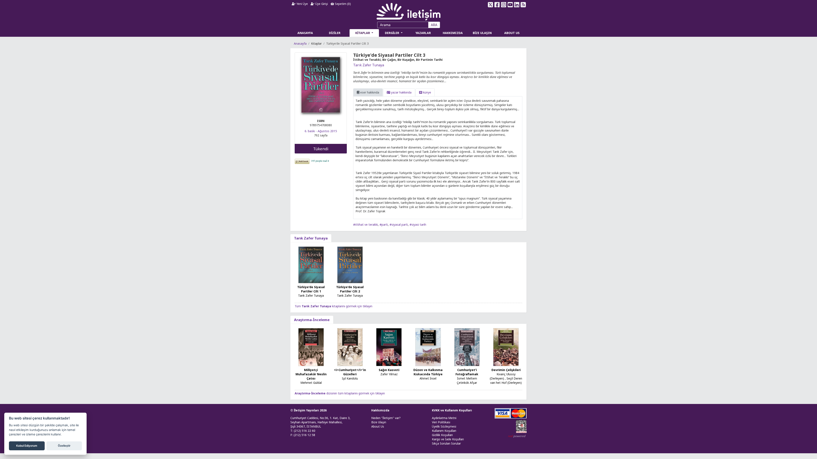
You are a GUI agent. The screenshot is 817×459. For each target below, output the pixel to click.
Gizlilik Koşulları (442, 435)
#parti (384, 224)
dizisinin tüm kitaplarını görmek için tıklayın (340, 393)
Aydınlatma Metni (444, 418)
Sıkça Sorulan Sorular (446, 443)
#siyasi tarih (418, 224)
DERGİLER (392, 33)
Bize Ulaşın (378, 422)
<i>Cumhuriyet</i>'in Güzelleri (350, 372)
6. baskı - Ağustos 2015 (321, 131)
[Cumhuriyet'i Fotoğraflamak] (467, 347)
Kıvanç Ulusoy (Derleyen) (503, 376)
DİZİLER (334, 33)
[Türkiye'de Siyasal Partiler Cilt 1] (311, 264)
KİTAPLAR (363, 33)
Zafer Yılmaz (389, 374)
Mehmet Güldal (311, 383)
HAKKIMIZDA (453, 33)
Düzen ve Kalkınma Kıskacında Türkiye (428, 372)
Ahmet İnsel (428, 378)
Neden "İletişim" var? (386, 418)
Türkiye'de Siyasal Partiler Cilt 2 (350, 289)
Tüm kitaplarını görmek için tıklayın (333, 306)
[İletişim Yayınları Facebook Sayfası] (497, 4)
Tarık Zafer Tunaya (368, 65)
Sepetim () (342, 4)
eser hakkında (369, 92)
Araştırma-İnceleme (312, 319)
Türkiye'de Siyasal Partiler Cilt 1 (311, 289)
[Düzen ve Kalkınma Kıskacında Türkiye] (428, 347)
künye (426, 92)
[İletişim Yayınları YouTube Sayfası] (510, 4)
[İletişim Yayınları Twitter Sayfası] (490, 4)
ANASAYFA (305, 33)
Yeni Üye (302, 4)
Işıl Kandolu (350, 378)
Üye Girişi (321, 4)
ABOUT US (512, 33)
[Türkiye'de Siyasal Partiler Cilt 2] (350, 265)
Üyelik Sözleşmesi (444, 426)
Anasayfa (300, 43)
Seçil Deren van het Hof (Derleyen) (506, 380)
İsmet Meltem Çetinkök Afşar (467, 380)
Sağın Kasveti (389, 370)
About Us (377, 426)
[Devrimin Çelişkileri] (506, 347)
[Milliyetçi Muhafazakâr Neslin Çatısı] (311, 347)
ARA (434, 25)
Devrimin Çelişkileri (506, 370)
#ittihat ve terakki (365, 224)
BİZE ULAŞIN (482, 33)
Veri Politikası (441, 422)
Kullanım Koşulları (444, 431)
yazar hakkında (400, 92)
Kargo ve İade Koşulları (448, 439)
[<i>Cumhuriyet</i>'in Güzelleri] (350, 347)
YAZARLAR (423, 33)
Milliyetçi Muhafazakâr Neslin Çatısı (311, 374)
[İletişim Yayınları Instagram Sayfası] (503, 4)
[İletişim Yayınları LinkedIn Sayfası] (516, 4)
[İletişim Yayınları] (408, 10)
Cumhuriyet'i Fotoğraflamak (467, 372)
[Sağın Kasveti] (389, 347)
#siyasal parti (399, 224)
